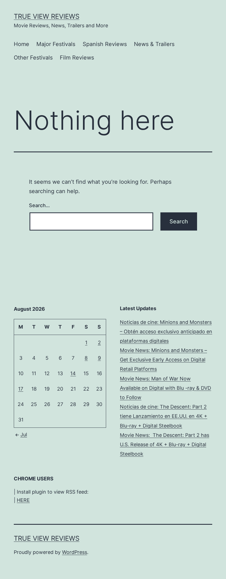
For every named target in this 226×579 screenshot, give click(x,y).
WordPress (74, 552)
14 (73, 373)
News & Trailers (154, 44)
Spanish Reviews (105, 44)
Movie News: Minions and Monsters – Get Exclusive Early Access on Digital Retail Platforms (163, 359)
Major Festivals (55, 44)
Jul (23, 434)
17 (20, 389)
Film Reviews (77, 57)
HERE (23, 500)
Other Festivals (33, 57)
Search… (39, 205)
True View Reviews (46, 16)
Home (21, 44)
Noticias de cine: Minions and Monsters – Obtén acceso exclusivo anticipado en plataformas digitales (166, 331)
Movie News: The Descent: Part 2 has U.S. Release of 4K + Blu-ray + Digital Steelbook (164, 444)
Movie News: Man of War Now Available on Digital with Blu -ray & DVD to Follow (165, 388)
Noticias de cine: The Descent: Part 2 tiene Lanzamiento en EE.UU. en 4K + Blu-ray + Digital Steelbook (163, 416)
